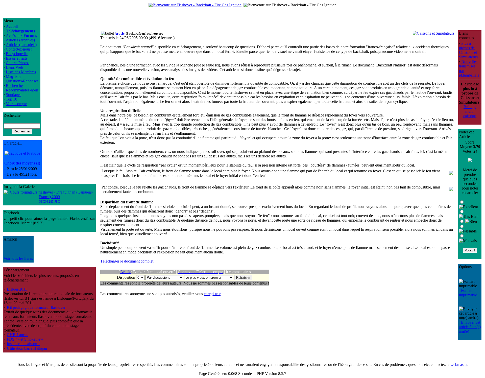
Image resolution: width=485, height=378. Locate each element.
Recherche (14, 85)
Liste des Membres (21, 72)
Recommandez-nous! (23, 90)
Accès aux (21, 35)
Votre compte (16, 104)
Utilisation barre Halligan (27, 348)
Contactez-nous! (19, 49)
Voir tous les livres (18, 258)
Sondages (13, 94)
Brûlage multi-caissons (469, 111)
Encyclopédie (17, 54)
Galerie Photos (17, 63)
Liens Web (14, 67)
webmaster (458, 364)
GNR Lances (17, 335)
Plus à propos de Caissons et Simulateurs (468, 50)
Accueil (12, 26)
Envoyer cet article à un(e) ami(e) (470, 327)
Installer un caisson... (23, 344)
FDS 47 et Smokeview (25, 339)
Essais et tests (16, 58)
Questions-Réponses (22, 81)
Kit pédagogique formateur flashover (36, 307)
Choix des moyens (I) (22, 163)
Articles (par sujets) (21, 44)
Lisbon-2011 (17, 289)
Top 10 (11, 99)
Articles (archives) (20, 40)
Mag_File (13, 76)
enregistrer (212, 294)
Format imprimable (468, 292)
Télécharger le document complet (126, 261)
